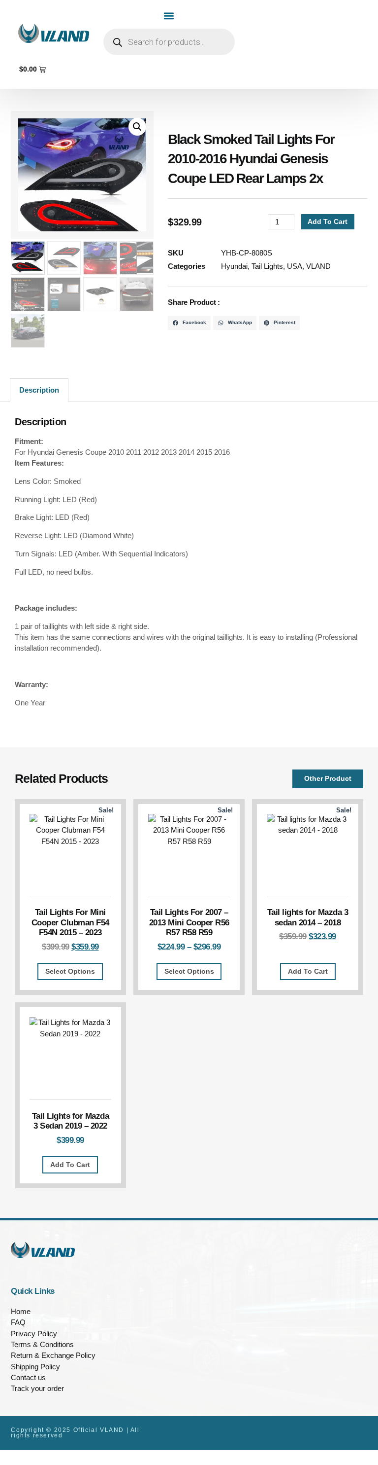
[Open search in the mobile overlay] (169, 42)
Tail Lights (267, 266)
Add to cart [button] (308, 971)
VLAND (318, 266)
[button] (169, 15)
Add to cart (327, 221)
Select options (70, 971)
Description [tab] (39, 390)
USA (294, 266)
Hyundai (234, 266)
